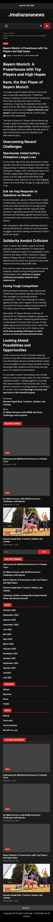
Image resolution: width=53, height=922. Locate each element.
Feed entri (8, 720)
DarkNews (39, 913)
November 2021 (10, 653)
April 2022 (7, 639)
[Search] (41, 26)
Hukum (6, 689)
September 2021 (10, 663)
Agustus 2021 (9, 668)
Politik (6, 704)
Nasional (7, 694)
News (6, 43)
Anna (9, 55)
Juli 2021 (7, 673)
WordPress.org (10, 730)
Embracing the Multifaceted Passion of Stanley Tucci (26, 441)
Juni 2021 (7, 677)
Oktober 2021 (9, 658)
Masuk (6, 716)
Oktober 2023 (9, 610)
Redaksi (25, 907)
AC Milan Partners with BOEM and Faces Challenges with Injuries (22, 412)
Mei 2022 (7, 634)
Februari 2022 (9, 649)
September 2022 (10, 625)
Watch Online (47, 26)
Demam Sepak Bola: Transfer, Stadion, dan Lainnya (24, 401)
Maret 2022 (8, 644)
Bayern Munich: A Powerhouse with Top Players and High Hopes (26, 838)
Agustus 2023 (9, 620)
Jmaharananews (26, 15)
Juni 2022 (7, 629)
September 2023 (10, 615)
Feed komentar (10, 725)
